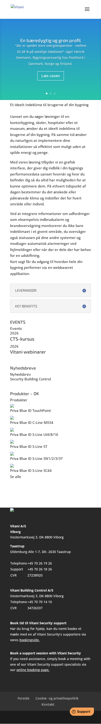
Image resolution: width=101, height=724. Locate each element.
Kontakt (48, 704)
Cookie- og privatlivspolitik (56, 698)
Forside (23, 698)
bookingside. (29, 640)
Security (16, 379)
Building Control (37, 379)
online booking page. (33, 670)
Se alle (15, 476)
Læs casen (50, 75)
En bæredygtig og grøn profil (50, 40)
